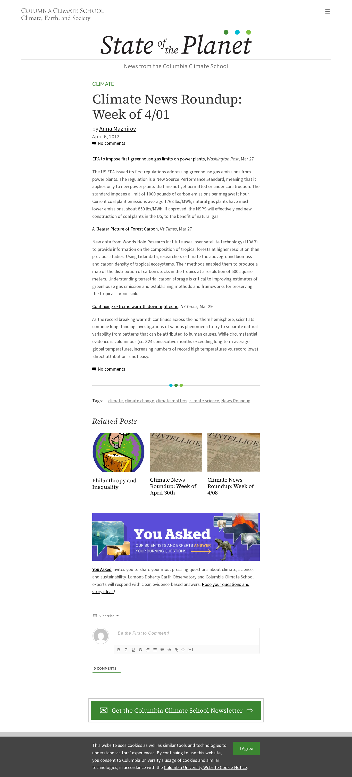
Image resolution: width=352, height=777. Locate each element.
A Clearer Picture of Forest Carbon (125, 229)
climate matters (171, 401)
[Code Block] (169, 650)
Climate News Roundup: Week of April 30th (173, 486)
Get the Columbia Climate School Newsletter (177, 710)
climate (115, 401)
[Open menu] (327, 11)
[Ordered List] (147, 650)
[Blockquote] (162, 650)
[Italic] (126, 650)
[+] (190, 649)
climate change (139, 401)
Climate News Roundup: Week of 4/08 (230, 486)
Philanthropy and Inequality (114, 483)
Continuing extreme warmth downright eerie (135, 306)
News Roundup (235, 401)
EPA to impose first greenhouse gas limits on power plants (148, 159)
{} (183, 649)
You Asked (102, 569)
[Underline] (133, 650)
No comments (111, 143)
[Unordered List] (154, 650)
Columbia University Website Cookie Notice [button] (205, 767)
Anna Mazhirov (117, 129)
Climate (103, 83)
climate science (204, 401)
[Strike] (140, 650)
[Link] (176, 650)
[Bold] (118, 650)
